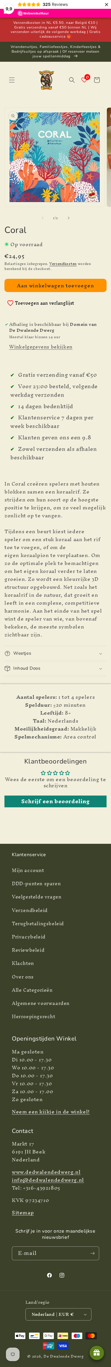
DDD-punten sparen (36, 883)
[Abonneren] (92, 1253)
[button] (11, 80)
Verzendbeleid (30, 910)
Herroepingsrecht (33, 1016)
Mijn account (28, 870)
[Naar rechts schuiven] (68, 217)
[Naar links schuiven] (42, 217)
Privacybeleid (29, 936)
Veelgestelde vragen (36, 896)
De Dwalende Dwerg (64, 1356)
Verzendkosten (63, 264)
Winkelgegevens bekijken (41, 346)
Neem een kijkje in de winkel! (51, 1111)
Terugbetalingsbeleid (38, 923)
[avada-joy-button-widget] (97, 1353)
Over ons (23, 976)
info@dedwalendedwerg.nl (48, 1180)
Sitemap (23, 1212)
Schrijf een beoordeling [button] (55, 801)
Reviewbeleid (28, 950)
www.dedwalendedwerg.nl (46, 1172)
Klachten (23, 963)
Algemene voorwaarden (41, 1003)
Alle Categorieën (32, 990)
